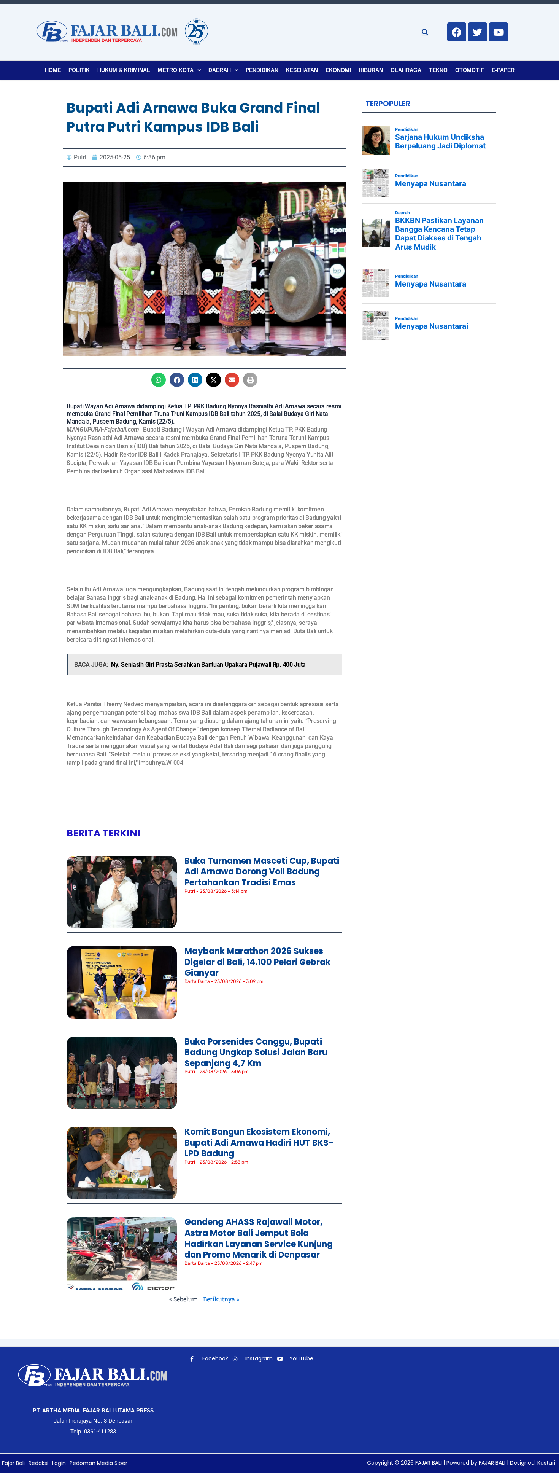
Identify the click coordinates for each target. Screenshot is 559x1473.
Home (53, 70)
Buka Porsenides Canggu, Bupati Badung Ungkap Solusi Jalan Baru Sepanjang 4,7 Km (255, 1052)
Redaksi (38, 1463)
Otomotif (469, 70)
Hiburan (371, 70)
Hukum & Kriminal (123, 70)
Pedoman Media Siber (98, 1463)
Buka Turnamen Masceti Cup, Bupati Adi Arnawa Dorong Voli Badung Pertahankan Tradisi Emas (261, 872)
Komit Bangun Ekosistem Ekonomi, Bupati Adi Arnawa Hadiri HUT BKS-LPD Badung (258, 1142)
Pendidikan (262, 70)
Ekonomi (338, 70)
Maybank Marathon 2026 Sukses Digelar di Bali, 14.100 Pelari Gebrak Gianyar (257, 962)
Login (59, 1463)
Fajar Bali (13, 1463)
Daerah (219, 70)
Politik (79, 70)
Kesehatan (302, 70)
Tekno (438, 70)
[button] (158, 380)
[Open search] (425, 32)
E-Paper (503, 70)
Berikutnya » (221, 1299)
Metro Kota (176, 70)
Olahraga (406, 70)
